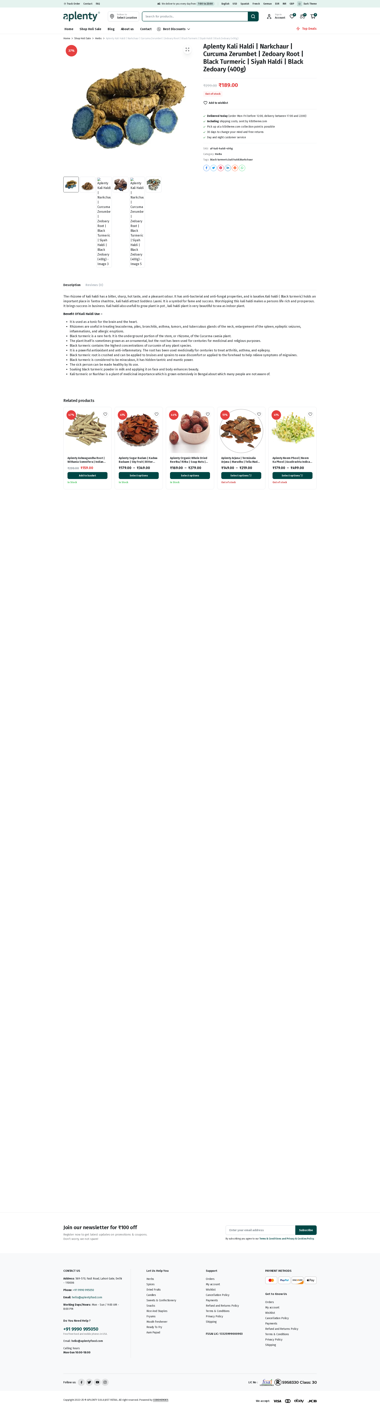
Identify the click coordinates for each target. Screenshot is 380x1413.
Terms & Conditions (218, 1311)
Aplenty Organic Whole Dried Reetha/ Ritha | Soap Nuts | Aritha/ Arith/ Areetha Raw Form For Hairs (188, 463)
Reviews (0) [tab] (94, 285)
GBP (292, 3)
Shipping (211, 1321)
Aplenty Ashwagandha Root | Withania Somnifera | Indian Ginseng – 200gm (85, 461)
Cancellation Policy (217, 1295)
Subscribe (306, 1230)
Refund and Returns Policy (222, 1305)
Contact (87, 3)
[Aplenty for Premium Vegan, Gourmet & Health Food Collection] (81, 16)
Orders (210, 1279)
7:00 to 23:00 (205, 3)
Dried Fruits (153, 1289)
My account (213, 1284)
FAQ (98, 3)
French (256, 3)
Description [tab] (72, 285)
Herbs (98, 38)
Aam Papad (153, 1332)
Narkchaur (246, 159)
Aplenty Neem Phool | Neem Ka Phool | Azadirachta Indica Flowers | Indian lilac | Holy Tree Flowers (291, 463)
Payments (212, 1300)
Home (69, 29)
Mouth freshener (156, 1321)
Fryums (151, 1316)
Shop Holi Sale (90, 29)
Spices (150, 1284)
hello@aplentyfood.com (87, 1297)
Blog (111, 29)
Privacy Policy (214, 1316)
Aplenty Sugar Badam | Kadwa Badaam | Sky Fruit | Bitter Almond (138, 461)
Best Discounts (174, 29)
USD (235, 3)
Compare (107, 428)
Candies (151, 1295)
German (267, 3)
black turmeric (219, 159)
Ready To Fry (154, 1327)
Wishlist (211, 1289)
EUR (277, 3)
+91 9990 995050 (83, 1290)
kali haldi (233, 159)
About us (127, 29)
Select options (139, 475)
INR (284, 3)
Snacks (150, 1305)
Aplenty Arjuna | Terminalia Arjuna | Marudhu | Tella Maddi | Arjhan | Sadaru (240, 461)
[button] (313, 16)
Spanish (244, 3)
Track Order (73, 3)
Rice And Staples (156, 1311)
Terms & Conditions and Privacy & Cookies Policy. (286, 1238)
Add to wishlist (218, 103)
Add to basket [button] (87, 475)
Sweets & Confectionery (161, 1300)
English (225, 3)
